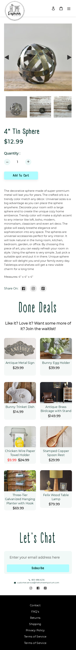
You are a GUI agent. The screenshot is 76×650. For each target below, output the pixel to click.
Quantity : (12, 153)
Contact (35, 605)
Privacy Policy (35, 630)
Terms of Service (35, 636)
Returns (35, 618)
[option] (38, 107)
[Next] (69, 57)
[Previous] (7, 57)
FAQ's (35, 611)
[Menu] (69, 8)
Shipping (35, 624)
